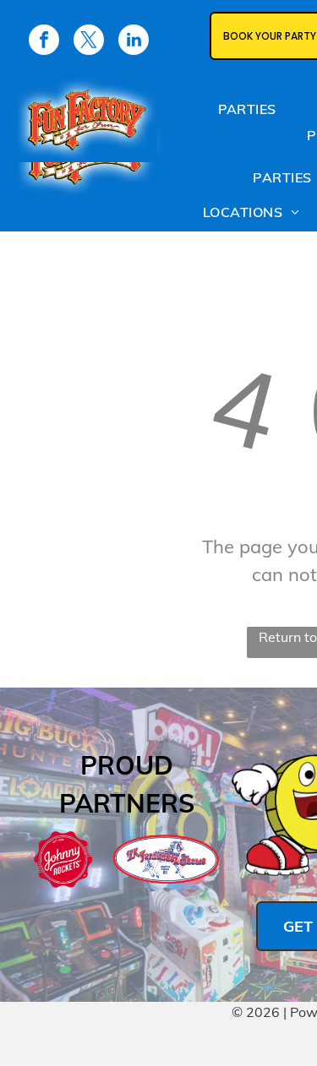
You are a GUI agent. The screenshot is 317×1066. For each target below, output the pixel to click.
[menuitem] (247, 112)
